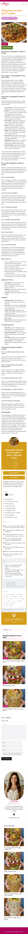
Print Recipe (15, 473)
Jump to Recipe (7, 47)
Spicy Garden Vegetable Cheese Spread (12, 918)
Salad (5, 683)
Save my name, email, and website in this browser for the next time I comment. (13, 753)
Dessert (6, 658)
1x (6, 494)
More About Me (14, 818)
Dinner (5, 44)
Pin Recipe (15, 477)
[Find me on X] (14, 814)
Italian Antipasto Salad (9, 685)
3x (11, 494)
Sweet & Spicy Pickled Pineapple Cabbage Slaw (14, 661)
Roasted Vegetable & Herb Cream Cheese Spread (13, 709)
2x (9, 494)
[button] (22, 4)
